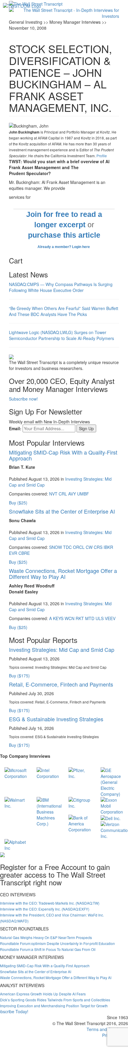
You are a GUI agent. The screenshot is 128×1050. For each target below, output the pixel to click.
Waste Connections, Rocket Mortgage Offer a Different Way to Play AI (63, 573)
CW (89, 547)
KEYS (58, 618)
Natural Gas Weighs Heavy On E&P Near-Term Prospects (46, 937)
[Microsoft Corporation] (16, 773)
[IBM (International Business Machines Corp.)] (49, 811)
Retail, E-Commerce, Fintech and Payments (61, 684)
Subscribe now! (23, 399)
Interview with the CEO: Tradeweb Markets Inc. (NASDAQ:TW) (49, 903)
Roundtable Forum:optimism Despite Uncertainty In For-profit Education (57, 943)
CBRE (24, 553)
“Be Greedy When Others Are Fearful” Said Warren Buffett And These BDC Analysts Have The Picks (63, 311)
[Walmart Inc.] (16, 802)
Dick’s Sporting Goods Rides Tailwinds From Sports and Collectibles (55, 999)
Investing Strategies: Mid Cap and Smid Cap (61, 649)
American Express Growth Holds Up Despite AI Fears (43, 993)
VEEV (110, 618)
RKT (80, 618)
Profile (101, 155)
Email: (15, 428)
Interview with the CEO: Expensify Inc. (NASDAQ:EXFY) (44, 908)
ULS (100, 618)
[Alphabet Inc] (16, 844)
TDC (67, 547)
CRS (98, 547)
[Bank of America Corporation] (80, 823)
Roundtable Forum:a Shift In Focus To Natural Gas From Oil (48, 949)
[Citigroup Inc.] (80, 802)
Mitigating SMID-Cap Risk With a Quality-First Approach (63, 455)
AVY (72, 494)
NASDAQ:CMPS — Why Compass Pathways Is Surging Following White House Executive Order (61, 287)
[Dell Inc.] (111, 818)
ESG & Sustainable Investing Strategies (56, 719)
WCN (69, 618)
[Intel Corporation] (48, 773)
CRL (63, 494)
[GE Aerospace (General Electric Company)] (112, 781)
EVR (13, 553)
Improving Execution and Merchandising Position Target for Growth (54, 1005)
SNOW (55, 547)
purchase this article (64, 235)
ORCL (79, 547)
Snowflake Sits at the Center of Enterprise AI (62, 511)
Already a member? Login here (64, 247)
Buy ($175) (19, 676)
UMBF (83, 494)
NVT (53, 494)
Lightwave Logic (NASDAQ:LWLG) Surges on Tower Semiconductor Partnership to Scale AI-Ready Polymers (61, 335)
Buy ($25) (18, 503)
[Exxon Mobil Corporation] (112, 805)
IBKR (108, 547)
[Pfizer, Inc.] (80, 773)
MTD (89, 618)
